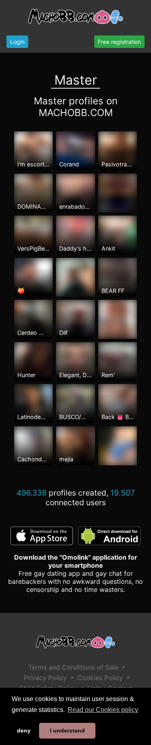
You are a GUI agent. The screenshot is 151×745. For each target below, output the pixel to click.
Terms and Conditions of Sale (73, 667)
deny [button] (24, 730)
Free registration (119, 41)
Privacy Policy (45, 678)
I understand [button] (67, 730)
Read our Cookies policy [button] (103, 709)
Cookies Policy (100, 678)
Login (17, 41)
